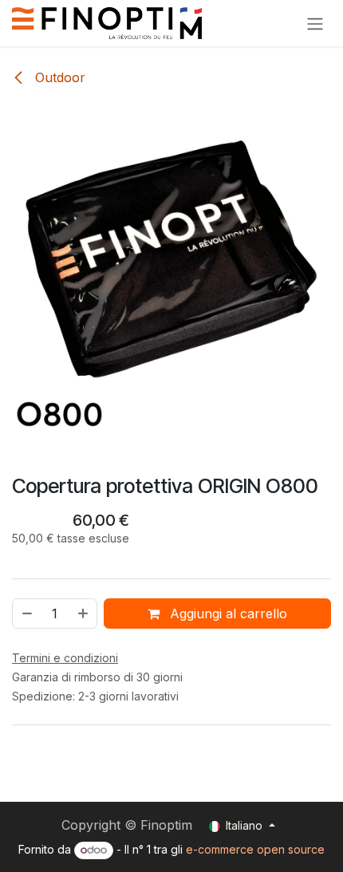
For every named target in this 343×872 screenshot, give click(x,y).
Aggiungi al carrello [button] (226, 613)
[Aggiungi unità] (83, 613)
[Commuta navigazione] (315, 23)
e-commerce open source (255, 849)
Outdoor (58, 77)
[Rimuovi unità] (26, 613)
